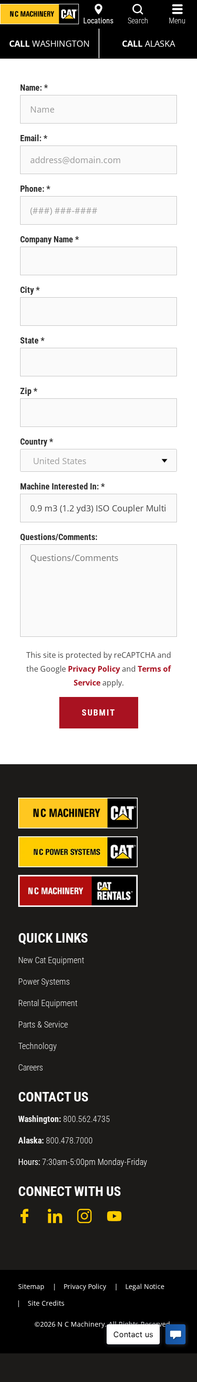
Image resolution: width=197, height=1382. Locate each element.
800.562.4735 (64, 1119)
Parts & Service (43, 1024)
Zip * (28, 391)
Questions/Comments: (59, 537)
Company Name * (49, 239)
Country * (36, 441)
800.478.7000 (55, 1140)
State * (32, 340)
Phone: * (35, 189)
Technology (37, 1046)
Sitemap (31, 1286)
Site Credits (46, 1303)
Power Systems (44, 982)
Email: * (33, 138)
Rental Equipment (47, 1003)
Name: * (34, 88)
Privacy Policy (94, 669)
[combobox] (98, 460)
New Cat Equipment (51, 960)
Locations (98, 20)
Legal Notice (144, 1286)
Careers (30, 1067)
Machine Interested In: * (62, 486)
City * (30, 290)
